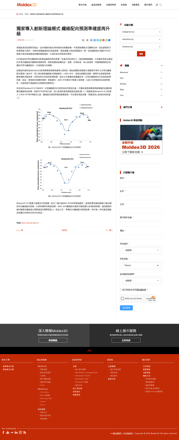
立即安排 (126, 340)
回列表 (64, 230)
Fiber (23, 223)
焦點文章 (21, 40)
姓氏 (122, 178)
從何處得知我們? (127, 274)
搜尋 (141, 54)
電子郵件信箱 (126, 217)
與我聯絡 (53, 340)
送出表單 (126, 308)
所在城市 (124, 244)
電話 (122, 230)
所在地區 (124, 259)
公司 (122, 204)
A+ (91, 40)
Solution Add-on (32, 223)
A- (83, 40)
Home (21, 14)
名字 (122, 191)
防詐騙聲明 (128, 433)
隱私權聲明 (117, 433)
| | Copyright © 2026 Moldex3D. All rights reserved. (145, 433)
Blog (26, 14)
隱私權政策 (141, 290)
